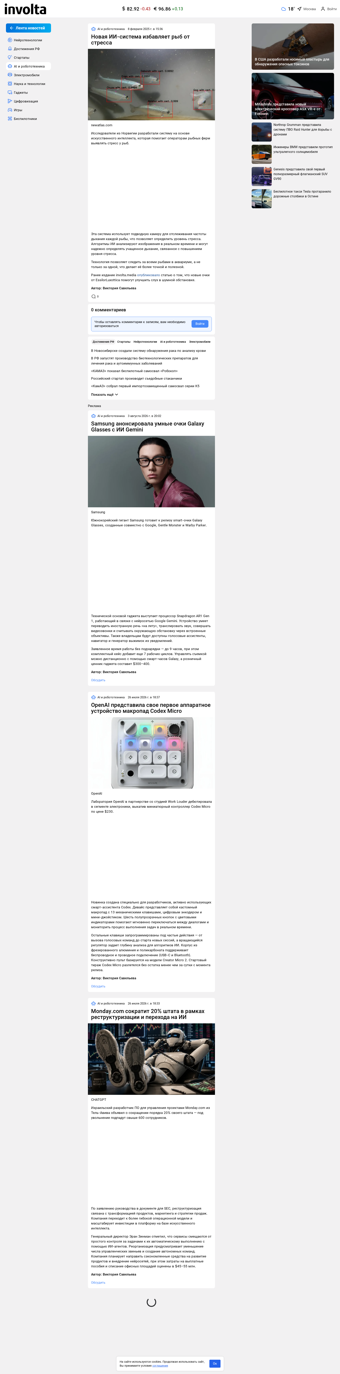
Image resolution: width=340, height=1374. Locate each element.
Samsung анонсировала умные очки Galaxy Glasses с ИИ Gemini (147, 426)
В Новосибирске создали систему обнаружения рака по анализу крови (148, 351)
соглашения (160, 1365)
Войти (200, 324)
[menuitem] (28, 40)
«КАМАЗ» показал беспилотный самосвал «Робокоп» (134, 371)
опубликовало (148, 275)
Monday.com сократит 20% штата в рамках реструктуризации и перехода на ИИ (147, 1014)
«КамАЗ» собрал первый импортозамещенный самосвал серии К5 (145, 386)
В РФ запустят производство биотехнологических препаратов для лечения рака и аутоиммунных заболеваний (144, 360)
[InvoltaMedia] (25, 9)
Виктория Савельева (119, 288)
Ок (215, 1363)
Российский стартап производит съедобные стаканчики (136, 378)
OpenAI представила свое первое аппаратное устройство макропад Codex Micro (151, 708)
